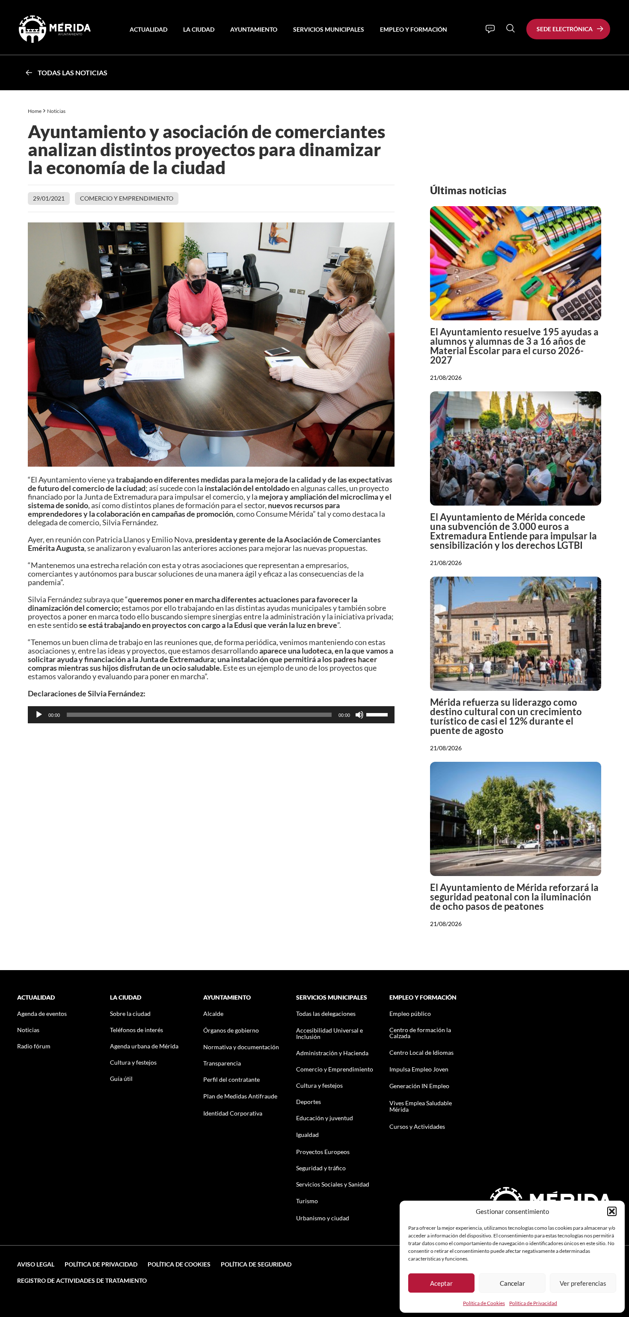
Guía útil (121, 1078)
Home (35, 111)
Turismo (307, 1201)
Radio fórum (33, 1046)
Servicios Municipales (328, 29)
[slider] (378, 714)
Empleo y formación (413, 29)
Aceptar (441, 1283)
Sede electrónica (565, 29)
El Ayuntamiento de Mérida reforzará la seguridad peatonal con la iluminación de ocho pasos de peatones (514, 897)
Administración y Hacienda (332, 1053)
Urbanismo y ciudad (322, 1218)
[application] (211, 714)
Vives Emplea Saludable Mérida (420, 1106)
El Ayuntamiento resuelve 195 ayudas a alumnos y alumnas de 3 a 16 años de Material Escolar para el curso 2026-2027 (514, 346)
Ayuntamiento (253, 29)
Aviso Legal (35, 1264)
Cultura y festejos (133, 1062)
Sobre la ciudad (130, 1013)
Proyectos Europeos (323, 1151)
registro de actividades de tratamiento (82, 1280)
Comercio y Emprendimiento (126, 198)
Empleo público (410, 1013)
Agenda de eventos (42, 1013)
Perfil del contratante (231, 1079)
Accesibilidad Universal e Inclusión (329, 1033)
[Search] (510, 28)
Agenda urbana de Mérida (144, 1046)
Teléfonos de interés (136, 1029)
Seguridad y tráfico (321, 1168)
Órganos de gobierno (231, 1030)
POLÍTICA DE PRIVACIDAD (101, 1264)
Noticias (56, 111)
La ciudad (198, 29)
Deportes (308, 1101)
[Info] (490, 29)
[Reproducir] (39, 714)
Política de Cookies (484, 1303)
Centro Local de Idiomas (421, 1052)
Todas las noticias (72, 72)
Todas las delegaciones (326, 1013)
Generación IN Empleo (419, 1085)
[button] (612, 1211)
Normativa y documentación (241, 1047)
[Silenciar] (359, 714)
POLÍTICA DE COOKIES (179, 1264)
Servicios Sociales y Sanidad (332, 1184)
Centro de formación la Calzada (420, 1032)
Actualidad (148, 29)
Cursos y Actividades (417, 1126)
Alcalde (213, 1013)
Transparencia (222, 1063)
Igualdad (307, 1134)
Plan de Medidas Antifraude (240, 1096)
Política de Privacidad (533, 1303)
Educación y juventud (324, 1118)
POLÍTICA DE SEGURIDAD (256, 1264)
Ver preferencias (583, 1283)
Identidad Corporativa (232, 1113)
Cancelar (512, 1283)
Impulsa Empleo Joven (418, 1069)
